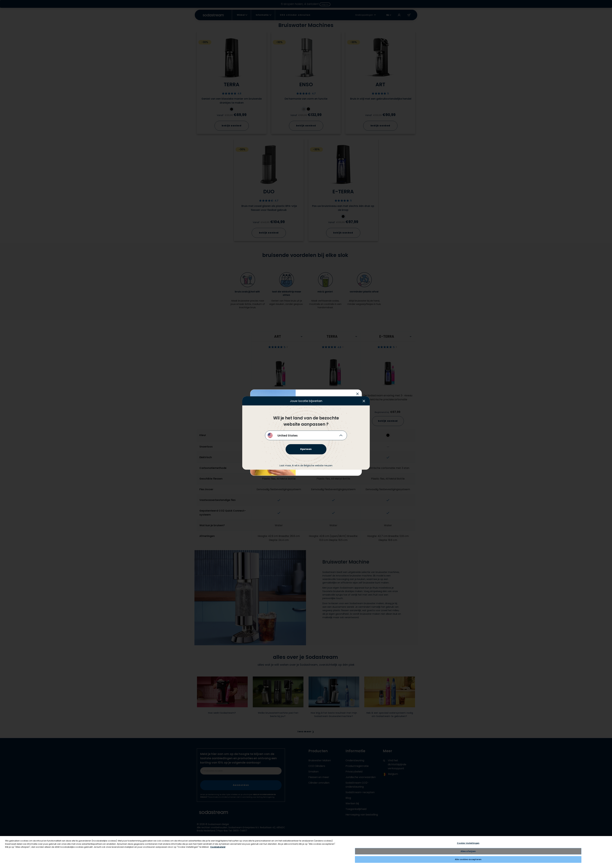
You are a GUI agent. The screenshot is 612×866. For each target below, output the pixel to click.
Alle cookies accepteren (468, 859)
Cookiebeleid (217, 846)
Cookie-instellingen (468, 843)
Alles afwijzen (468, 851)
